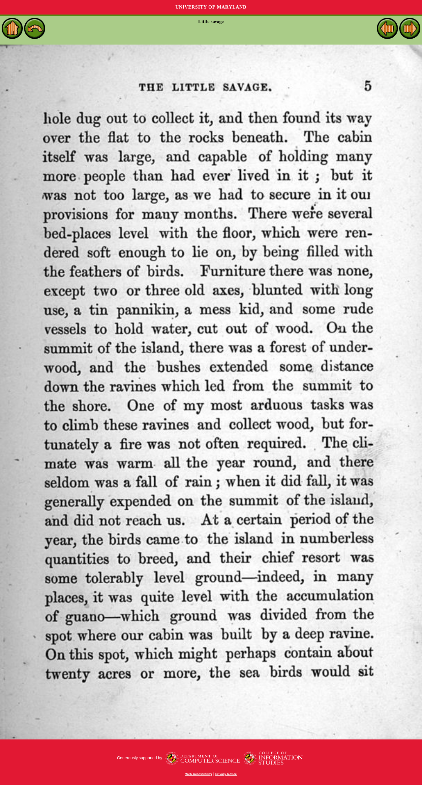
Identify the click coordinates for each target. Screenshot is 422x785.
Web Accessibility (198, 774)
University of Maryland (211, 7)
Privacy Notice (226, 774)
